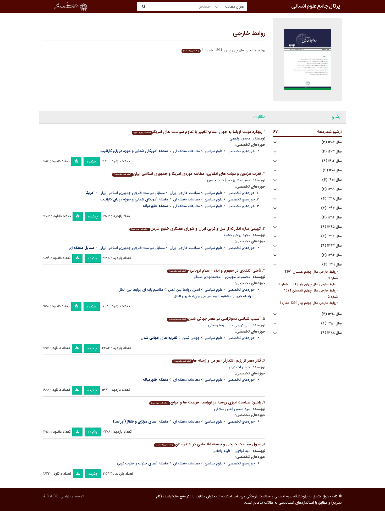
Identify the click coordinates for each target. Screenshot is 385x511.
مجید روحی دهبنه (237, 235)
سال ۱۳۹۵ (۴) (331, 227)
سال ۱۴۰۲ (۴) (332, 161)
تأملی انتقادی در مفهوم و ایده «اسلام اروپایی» (215, 270)
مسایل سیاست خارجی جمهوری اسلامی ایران (132, 193)
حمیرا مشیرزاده (239, 180)
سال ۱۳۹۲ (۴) (331, 255)
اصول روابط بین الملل (184, 290)
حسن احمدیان (239, 367)
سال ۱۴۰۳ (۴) (331, 151)
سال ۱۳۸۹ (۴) (331, 323)
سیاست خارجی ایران (185, 193)
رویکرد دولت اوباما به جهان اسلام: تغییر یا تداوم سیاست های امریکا (198, 132)
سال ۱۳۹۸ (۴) (331, 198)
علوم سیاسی (214, 151)
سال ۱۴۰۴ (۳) (331, 142)
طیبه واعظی (221, 451)
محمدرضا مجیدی (237, 277)
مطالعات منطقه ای (186, 151)
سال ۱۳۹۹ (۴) (331, 189)
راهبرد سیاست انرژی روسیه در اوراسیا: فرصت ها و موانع (206, 402)
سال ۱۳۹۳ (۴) (331, 246)
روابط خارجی (249, 33)
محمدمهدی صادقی (206, 277)
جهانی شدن (191, 338)
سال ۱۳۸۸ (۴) (331, 333)
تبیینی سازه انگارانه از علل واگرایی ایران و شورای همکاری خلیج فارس (195, 229)
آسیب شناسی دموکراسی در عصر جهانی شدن (214, 319)
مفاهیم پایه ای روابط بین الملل (140, 290)
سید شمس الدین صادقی (232, 409)
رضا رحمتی (216, 325)
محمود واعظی (240, 138)
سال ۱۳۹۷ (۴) (331, 208)
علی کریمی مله (239, 325)
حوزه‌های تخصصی (241, 151)
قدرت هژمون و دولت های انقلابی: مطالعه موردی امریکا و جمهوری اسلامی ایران (187, 174)
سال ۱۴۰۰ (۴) (332, 180)
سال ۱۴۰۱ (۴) (332, 170)
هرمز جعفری (215, 180)
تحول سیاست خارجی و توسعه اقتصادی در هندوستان (208, 444)
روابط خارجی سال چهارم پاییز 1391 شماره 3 (307, 284)
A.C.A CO (50, 496)
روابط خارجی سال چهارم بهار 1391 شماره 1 (308, 303)
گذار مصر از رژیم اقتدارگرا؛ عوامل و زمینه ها (217, 360)
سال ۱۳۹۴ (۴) (331, 236)
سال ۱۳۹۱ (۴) (332, 264)
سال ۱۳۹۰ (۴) (332, 314)
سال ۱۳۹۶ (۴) (331, 217)
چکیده (91, 161)
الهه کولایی (242, 451)
